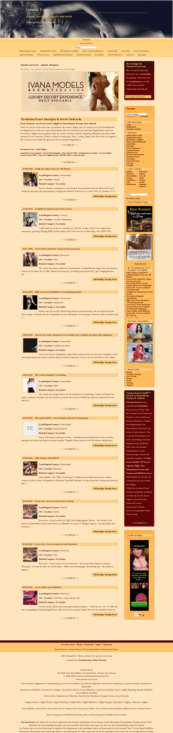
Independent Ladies (27, 51)
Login (128, 125)
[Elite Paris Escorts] (139, 231)
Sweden (142, 180)
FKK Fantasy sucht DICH (136, 273)
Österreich (143, 172)
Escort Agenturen (141, 51)
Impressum (107, 645)
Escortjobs (99, 55)
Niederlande (131, 184)
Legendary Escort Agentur (31, 153)
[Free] (139, 342)
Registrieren (131, 127)
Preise (128, 381)
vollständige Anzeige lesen (105, 196)
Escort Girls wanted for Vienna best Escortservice (138, 280)
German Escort (38, 9)
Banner (129, 379)
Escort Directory (115, 55)
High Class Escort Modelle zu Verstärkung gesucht (138, 301)
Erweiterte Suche (133, 198)
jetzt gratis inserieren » (136, 96)
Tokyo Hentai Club (69, 153)
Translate (144, 116)
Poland (142, 174)
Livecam (130, 55)
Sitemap (129, 383)
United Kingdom (143, 183)
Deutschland (131, 176)
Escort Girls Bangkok (51, 153)
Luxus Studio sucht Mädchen (138, 311)
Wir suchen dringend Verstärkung (134, 297)
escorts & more (79, 155)
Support (129, 385)
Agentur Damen (26, 55)
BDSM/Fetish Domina (63, 55)
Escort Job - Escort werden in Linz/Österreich (138, 289)
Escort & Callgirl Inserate (48, 155)
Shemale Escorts (84, 55)
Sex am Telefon (105, 153)
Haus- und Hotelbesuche (93, 51)
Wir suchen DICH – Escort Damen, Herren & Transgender (139, 284)
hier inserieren (86, 43)
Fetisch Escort (43, 55)
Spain (141, 178)
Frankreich (130, 180)
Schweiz (142, 176)
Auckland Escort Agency (88, 153)
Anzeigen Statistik (133, 129)
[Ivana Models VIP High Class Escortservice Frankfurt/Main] (139, 259)
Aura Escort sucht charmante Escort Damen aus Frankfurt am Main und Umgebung (138, 307)
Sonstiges (142, 55)
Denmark (130, 174)
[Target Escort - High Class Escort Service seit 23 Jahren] (139, 264)
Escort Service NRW (28, 155)
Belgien (129, 172)
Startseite (87, 40)
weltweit (142, 186)
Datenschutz (89, 645)
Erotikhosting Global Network (92, 660)
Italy (128, 182)
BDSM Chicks (66, 155)
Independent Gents (48, 51)
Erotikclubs (113, 51)
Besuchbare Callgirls (69, 51)
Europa (129, 178)
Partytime (126, 51)
